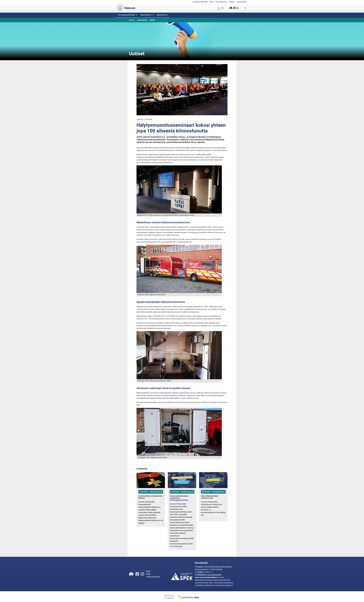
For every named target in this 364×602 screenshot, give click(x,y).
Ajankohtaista (161, 15)
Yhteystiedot (241, 2)
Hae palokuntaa (221, 2)
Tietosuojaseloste (153, 577)
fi (219, 8)
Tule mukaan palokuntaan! (126, 15)
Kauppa (232, 2)
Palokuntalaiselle (146, 15)
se (222, 8)
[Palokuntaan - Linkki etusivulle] (126, 7)
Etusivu (132, 20)
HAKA (211, 2)
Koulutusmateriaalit (200, 2)
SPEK (148, 571)
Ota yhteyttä (201, 562)
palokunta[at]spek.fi (214, 575)
